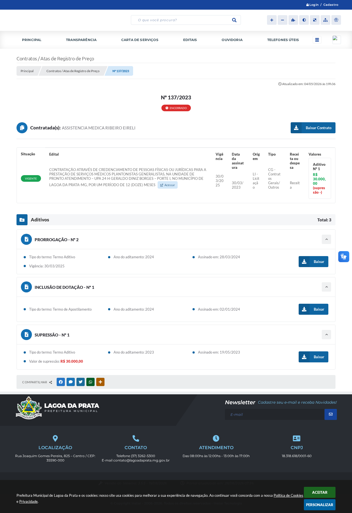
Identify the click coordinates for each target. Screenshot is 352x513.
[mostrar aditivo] (326, 239)
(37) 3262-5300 (143, 456)
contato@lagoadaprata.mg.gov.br (141, 460)
